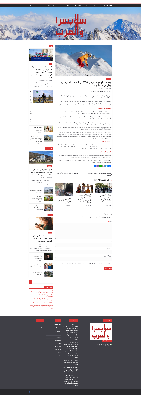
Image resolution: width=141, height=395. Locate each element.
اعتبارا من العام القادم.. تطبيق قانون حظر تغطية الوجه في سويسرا (37, 256)
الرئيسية (106, 5)
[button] (98, 6)
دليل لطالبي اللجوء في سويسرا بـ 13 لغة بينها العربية (36, 189)
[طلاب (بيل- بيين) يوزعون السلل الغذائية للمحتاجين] (64, 184)
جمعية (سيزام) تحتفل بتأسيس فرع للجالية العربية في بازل (71, 362)
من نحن (53, 5)
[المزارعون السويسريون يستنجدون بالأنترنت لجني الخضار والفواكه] (48, 199)
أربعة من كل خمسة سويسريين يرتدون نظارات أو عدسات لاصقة (36, 128)
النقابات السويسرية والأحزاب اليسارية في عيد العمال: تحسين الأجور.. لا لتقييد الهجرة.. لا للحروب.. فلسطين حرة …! (41, 72)
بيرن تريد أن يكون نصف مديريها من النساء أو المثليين (36, 265)
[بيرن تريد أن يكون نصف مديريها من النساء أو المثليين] (48, 266)
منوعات (79, 5)
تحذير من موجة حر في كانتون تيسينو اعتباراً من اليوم (69, 173)
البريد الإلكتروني (108, 248)
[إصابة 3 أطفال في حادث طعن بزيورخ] (48, 274)
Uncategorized (57, 324)
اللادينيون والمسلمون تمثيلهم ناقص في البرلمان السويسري (99, 174)
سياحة (59, 352)
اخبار (75, 5)
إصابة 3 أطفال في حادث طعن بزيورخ (37, 273)
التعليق (110, 221)
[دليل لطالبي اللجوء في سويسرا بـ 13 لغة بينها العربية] (48, 190)
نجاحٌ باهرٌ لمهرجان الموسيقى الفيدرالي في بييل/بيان (42, 302)
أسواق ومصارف (57, 331)
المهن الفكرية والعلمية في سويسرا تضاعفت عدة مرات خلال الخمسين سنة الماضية (41, 172)
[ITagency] (107, 345)
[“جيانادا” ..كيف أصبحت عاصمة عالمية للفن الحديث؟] (48, 207)
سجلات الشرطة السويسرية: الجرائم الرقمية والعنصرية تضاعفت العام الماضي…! (105, 199)
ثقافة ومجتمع (92, 5)
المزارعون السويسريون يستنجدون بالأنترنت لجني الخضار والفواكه (37, 198)
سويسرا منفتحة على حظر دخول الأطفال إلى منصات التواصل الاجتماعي (42, 238)
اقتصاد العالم (58, 337)
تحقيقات (85, 5)
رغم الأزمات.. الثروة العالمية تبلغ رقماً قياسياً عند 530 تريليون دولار (71, 383)
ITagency (100, 345)
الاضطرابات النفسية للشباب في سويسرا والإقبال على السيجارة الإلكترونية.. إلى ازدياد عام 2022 (84, 199)
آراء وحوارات (68, 5)
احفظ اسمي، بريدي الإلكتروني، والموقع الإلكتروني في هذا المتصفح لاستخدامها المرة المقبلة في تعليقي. (85, 263)
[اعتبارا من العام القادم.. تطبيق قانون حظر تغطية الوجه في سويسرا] (48, 257)
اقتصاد (100, 5)
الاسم (110, 241)
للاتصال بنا (47, 5)
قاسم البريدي (100, 88)
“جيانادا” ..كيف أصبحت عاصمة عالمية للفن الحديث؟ (36, 206)
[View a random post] (30, 5)
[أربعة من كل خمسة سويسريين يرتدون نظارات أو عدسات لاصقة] (48, 130)
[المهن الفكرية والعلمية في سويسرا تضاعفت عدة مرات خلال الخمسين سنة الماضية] (41, 157)
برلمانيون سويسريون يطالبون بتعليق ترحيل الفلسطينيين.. (31, 103)
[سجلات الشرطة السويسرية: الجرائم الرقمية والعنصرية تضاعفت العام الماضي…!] (103, 184)
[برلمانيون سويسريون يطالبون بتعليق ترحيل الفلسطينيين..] (43, 107)
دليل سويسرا (60, 5)
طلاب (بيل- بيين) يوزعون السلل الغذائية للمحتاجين (64, 201)
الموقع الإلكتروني (108, 256)
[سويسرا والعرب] (110, 5)
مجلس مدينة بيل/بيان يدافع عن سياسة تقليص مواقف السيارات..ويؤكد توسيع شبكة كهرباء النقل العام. (36, 139)
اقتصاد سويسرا (58, 340)
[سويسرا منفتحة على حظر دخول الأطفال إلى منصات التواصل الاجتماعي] (41, 223)
